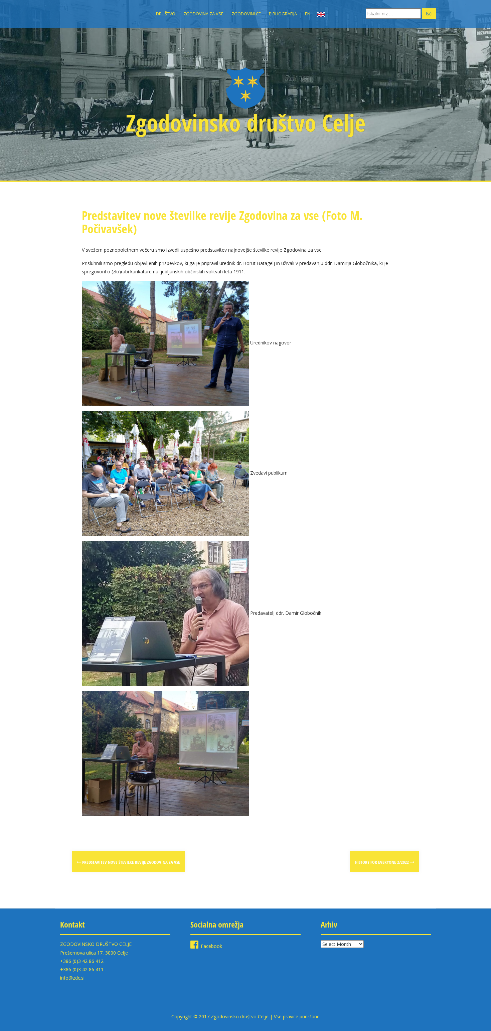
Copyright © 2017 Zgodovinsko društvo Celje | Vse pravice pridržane (245, 1016)
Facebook (211, 946)
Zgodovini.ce (246, 14)
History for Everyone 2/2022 (382, 862)
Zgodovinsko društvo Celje (245, 122)
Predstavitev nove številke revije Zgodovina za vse (130, 862)
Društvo (165, 14)
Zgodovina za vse (203, 14)
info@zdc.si (72, 978)
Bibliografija (283, 14)
